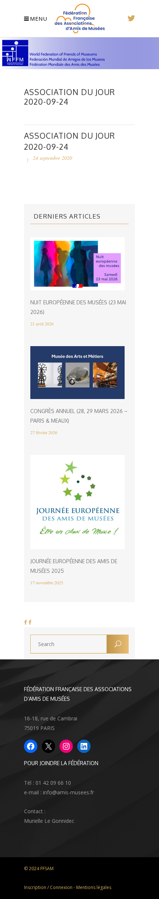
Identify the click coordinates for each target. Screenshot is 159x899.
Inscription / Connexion (48, 887)
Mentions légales (93, 887)
